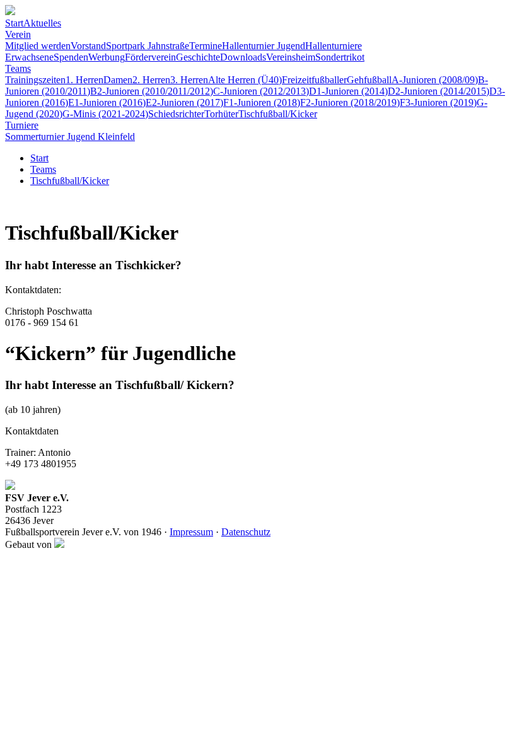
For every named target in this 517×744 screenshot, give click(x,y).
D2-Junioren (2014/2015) (438, 91)
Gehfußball (369, 79)
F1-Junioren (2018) (261, 102)
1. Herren (84, 79)
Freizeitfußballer (314, 79)
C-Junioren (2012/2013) (261, 91)
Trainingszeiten (35, 79)
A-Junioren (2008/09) (435, 79)
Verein (18, 34)
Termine (205, 45)
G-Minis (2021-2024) (105, 113)
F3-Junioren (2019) (438, 102)
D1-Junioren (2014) (348, 91)
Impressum (191, 531)
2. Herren (151, 79)
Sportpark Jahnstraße (147, 45)
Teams (18, 68)
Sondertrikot (339, 57)
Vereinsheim (290, 57)
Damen (117, 79)
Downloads (243, 57)
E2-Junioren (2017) (184, 102)
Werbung (106, 57)
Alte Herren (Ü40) (245, 79)
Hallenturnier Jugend (263, 45)
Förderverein (150, 57)
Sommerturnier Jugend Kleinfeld (70, 136)
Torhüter (221, 113)
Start (14, 23)
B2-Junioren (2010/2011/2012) (151, 91)
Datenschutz (245, 531)
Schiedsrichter (176, 113)
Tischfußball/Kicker (277, 113)
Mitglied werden (38, 45)
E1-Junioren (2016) (107, 102)
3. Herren (189, 79)
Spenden (71, 57)
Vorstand (88, 45)
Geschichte (198, 57)
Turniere (21, 125)
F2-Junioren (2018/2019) (350, 102)
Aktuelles (42, 23)
